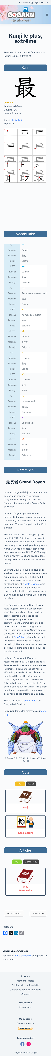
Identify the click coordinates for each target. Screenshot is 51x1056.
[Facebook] (22, 1044)
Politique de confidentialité (25, 985)
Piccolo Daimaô (31, 584)
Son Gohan (19, 637)
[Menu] (47, 14)
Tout (20, 784)
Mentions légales (25, 980)
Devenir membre (25, 1023)
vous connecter (23, 955)
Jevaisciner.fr (25, 1007)
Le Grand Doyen (29, 700)
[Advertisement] (25, 206)
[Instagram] (29, 1044)
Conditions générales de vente (25, 989)
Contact (25, 994)
